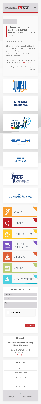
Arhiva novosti (20, 386)
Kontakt (20, 382)
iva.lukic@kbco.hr (25, 62)
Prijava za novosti (20, 377)
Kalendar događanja (20, 373)
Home (20, 368)
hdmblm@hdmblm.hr (22, 355)
